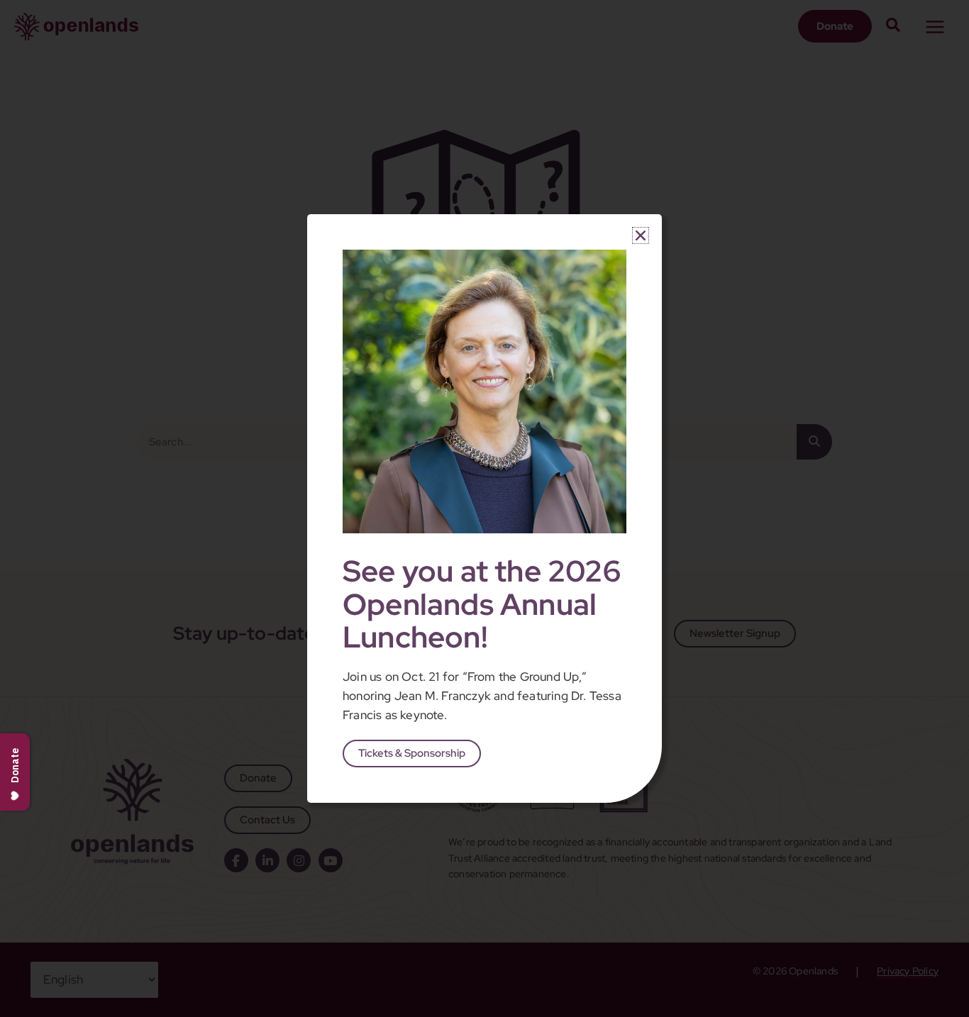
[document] (484, 508)
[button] (640, 235)
